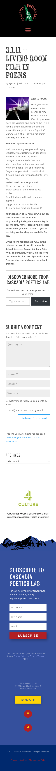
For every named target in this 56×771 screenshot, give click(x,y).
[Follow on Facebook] (28, 728)
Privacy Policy (19, 656)
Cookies (23, 760)
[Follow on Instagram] (28, 714)
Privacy (14, 760)
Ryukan (12, 83)
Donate (28, 700)
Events (37, 83)
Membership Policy (37, 760)
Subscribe (41, 301)
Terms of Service (37, 656)
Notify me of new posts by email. (26, 410)
